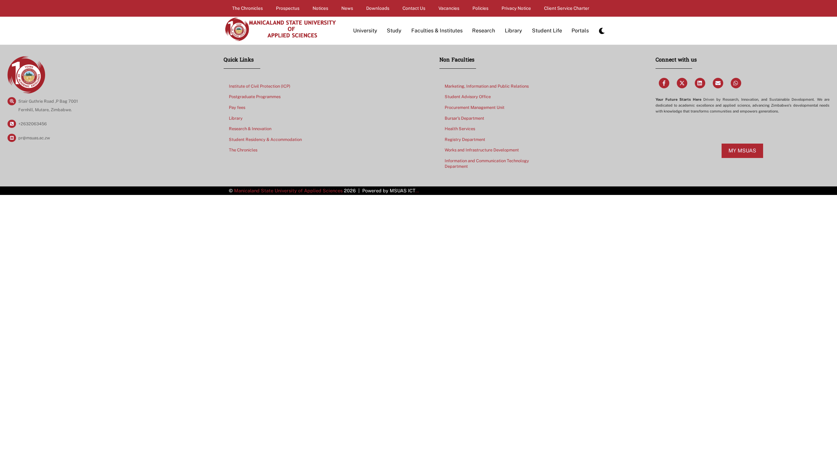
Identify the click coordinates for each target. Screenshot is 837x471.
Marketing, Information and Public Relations (487, 86)
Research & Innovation (250, 128)
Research (483, 30)
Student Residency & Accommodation (265, 139)
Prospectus (287, 8)
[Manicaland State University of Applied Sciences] (280, 38)
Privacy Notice (516, 8)
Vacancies (448, 8)
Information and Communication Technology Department (487, 163)
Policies (480, 8)
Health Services (460, 128)
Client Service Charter (566, 8)
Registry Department (465, 139)
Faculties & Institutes (437, 30)
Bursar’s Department (464, 118)
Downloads (377, 8)
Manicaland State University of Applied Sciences (288, 190)
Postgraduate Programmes (255, 96)
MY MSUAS (742, 151)
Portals (580, 30)
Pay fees (237, 107)
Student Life (547, 30)
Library (513, 30)
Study (394, 30)
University (365, 30)
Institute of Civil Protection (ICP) (259, 86)
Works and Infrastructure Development (482, 150)
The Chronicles (247, 8)
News (347, 8)
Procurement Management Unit (474, 107)
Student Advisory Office (468, 96)
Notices (320, 8)
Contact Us (413, 8)
